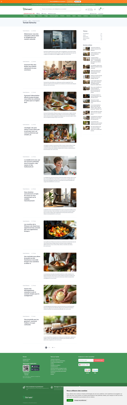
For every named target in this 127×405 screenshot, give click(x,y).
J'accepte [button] (70, 400)
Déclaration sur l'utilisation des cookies (59, 369)
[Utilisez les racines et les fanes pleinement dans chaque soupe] (86, 72)
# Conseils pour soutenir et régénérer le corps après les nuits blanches (96, 118)
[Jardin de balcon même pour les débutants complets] (86, 54)
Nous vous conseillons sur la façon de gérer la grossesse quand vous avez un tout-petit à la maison (96, 90)
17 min (34, 221)
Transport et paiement (55, 359)
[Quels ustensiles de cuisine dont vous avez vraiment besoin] (86, 113)
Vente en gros (53, 13)
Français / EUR (84, 364)
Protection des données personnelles (58, 371)
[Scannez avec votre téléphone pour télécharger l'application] (26, 368)
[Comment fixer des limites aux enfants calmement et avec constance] (60, 70)
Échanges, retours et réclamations (58, 360)
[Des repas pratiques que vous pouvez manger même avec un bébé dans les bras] (86, 128)
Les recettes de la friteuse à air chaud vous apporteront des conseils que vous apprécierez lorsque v (32, 228)
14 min (34, 30)
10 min (34, 285)
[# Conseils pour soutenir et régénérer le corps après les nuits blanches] (86, 118)
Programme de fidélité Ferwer (57, 362)
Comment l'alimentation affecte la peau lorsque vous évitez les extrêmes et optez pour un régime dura (32, 99)
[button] (35, 366)
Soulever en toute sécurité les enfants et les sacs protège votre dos (96, 77)
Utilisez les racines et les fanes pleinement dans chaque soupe (96, 72)
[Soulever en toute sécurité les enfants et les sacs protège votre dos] (86, 77)
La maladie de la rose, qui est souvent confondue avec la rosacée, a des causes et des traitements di (32, 163)
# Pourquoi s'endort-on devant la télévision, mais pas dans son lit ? (96, 96)
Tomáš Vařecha (26, 30)
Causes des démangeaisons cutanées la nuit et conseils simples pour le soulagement (31, 292)
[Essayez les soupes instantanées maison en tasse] (86, 101)
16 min (34, 124)
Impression (53, 372)
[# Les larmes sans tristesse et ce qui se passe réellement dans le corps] (86, 123)
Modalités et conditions (55, 365)
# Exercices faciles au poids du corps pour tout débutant (96, 49)
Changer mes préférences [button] (80, 400)
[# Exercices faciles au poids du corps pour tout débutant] (86, 49)
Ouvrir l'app (77, 1)
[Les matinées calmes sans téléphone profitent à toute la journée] (86, 67)
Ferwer (25, 20)
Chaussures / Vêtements (96, 15)
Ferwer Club (94, 13)
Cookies (52, 374)
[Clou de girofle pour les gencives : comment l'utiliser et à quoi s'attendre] (60, 325)
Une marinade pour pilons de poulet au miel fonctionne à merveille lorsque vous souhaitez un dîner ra (32, 260)
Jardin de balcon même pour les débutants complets (96, 54)
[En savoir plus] (67, 54)
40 (52, 347)
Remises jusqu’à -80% (30, 13)
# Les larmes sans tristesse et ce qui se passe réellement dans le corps (96, 123)
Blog (39, 13)
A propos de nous (26, 359)
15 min (34, 189)
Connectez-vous (99, 360)
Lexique (44, 13)
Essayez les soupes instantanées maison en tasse (96, 101)
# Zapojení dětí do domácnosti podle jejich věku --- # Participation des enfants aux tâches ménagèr (96, 60)
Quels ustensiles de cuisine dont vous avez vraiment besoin (96, 113)
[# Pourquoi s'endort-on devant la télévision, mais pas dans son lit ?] (86, 96)
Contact (101, 13)
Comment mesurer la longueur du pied (58, 368)
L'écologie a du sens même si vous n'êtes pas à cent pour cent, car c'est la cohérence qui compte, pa (32, 131)
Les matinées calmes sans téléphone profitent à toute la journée (96, 67)
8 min (34, 316)
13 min (34, 156)
